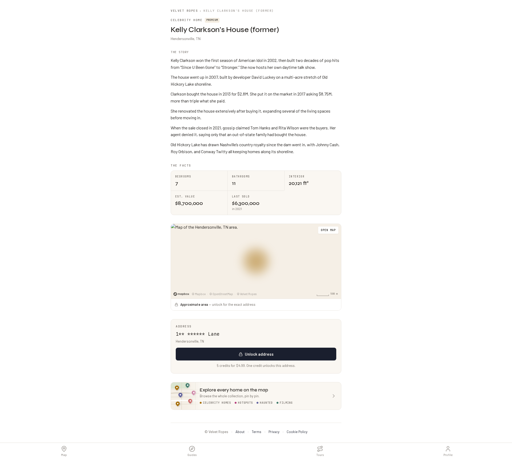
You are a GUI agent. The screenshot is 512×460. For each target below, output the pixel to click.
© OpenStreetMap (221, 294)
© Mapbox (199, 294)
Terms (256, 432)
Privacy (274, 432)
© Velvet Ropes (247, 294)
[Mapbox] (181, 294)
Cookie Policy (297, 432)
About (240, 432)
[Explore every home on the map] (256, 261)
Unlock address (259, 354)
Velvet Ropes (184, 11)
